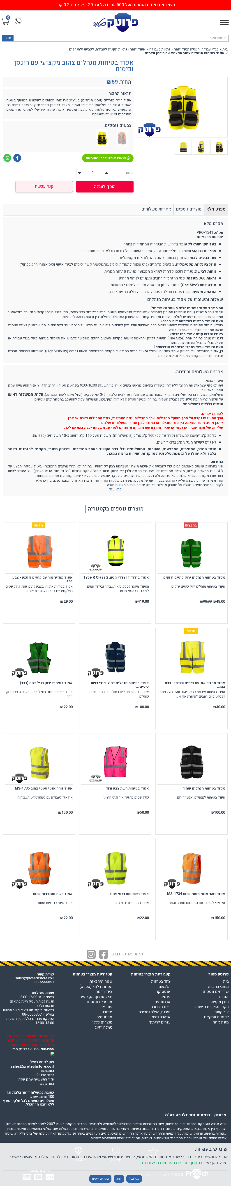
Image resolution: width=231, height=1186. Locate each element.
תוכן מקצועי (219, 1002)
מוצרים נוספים (188, 209)
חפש (8, 38)
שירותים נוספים (216, 992)
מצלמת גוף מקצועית (95, 997)
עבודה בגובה (161, 1007)
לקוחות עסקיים (216, 1017)
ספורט (107, 1012)
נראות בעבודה (159, 49)
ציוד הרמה (104, 992)
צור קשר (222, 1012)
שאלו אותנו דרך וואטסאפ (105, 158)
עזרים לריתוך (160, 1022)
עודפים (106, 1007)
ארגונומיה (163, 1002)
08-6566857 (44, 982)
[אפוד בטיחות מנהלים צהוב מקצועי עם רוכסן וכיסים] (102, 138)
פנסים (165, 997)
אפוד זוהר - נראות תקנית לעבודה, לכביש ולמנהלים (107, 49)
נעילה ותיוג (103, 1028)
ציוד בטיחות (161, 982)
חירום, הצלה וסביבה (155, 1012)
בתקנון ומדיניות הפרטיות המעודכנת (172, 1162)
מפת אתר (221, 1022)
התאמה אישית (100, 1179)
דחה (118, 1179)
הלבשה (165, 987)
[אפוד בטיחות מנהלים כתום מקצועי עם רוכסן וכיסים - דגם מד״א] (122, 138)
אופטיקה (163, 992)
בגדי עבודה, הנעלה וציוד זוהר (196, 49)
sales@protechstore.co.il (32, 1066)
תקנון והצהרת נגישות (212, 1007)
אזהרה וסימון (160, 1017)
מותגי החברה (218, 987)
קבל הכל (134, 1179)
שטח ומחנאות (101, 982)
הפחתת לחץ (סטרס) (95, 987)
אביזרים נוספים (99, 1002)
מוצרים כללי (102, 1022)
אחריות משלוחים (156, 209)
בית (225, 49)
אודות (224, 997)
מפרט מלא (215, 209)
